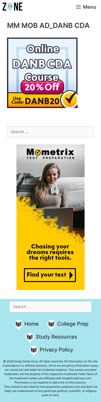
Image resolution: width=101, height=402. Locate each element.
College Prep (72, 324)
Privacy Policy (56, 350)
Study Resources (56, 337)
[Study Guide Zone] (12, 7)
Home (31, 324)
